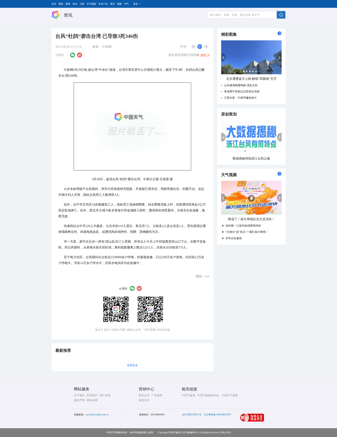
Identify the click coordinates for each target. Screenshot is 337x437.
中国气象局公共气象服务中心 (184, 432)
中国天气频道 (230, 395)
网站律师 (92, 400)
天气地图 (91, 4)
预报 (61, 4)
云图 (82, 4)
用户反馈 (105, 395)
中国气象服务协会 (208, 395)
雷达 (75, 4)
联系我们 (92, 395)
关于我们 (79, 395)
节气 (126, 4)
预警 (68, 4)
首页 (53, 4)
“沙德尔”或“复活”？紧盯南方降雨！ (246, 231)
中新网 (107, 46)
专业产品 (103, 4)
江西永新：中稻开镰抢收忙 (240, 97)
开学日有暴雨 (233, 238)
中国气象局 (188, 395)
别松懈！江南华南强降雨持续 (243, 225)
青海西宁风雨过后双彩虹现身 (242, 91)
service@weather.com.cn (97, 414)
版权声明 (79, 400)
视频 (119, 4)
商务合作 (144, 395)
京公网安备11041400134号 (217, 414)
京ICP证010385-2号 (192, 414)
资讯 (112, 4)
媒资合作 (144, 400)
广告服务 (157, 395)
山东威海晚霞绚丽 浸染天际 (241, 85)
